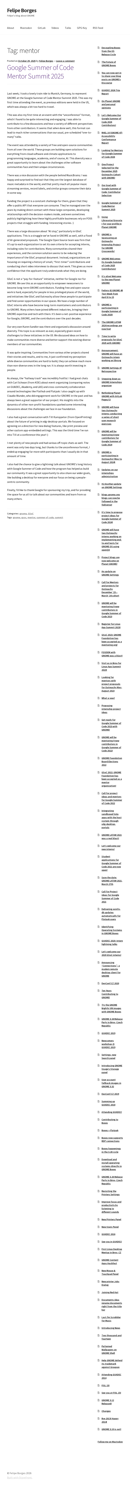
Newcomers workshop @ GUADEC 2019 (108, 1044)
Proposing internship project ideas (111, 709)
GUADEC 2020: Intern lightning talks (112, 942)
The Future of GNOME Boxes (109, 63)
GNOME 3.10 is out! (111, 1429)
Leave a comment (65, 60)
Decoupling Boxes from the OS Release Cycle (111, 51)
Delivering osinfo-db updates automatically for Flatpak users (111, 914)
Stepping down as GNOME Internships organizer (112, 382)
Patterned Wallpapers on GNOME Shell (109, 1350)
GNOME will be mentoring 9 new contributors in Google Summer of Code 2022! (111, 744)
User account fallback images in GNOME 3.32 (111, 1083)
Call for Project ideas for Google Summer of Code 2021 (110, 896)
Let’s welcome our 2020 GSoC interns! (111, 953)
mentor (31, 517)
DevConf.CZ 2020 (110, 983)
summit (59, 517)
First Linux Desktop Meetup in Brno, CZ (112, 1251)
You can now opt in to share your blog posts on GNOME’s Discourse (111, 77)
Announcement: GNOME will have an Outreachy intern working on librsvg (112, 355)
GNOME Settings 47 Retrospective (112, 369)
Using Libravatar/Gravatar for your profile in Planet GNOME (112, 221)
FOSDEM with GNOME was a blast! (112, 654)
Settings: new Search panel (109, 1056)
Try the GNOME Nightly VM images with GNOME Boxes (111, 1008)
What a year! (108, 698)
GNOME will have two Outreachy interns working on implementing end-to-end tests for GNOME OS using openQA (112, 539)
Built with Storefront (19, 1477)
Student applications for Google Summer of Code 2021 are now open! (111, 863)
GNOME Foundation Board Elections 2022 (112, 761)
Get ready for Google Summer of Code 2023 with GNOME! (111, 724)
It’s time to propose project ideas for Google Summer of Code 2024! (112, 517)
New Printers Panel (111, 1219)
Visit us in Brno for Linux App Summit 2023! (111, 666)
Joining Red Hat (110, 1292)
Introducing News (111, 1327)
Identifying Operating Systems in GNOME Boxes (112, 930)
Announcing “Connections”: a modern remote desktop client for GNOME (111, 969)
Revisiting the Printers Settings (111, 1193)
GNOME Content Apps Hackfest (110, 1261)
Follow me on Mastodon (110, 1441)
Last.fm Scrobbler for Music (111, 1319)
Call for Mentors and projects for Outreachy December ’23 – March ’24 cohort (110, 589)
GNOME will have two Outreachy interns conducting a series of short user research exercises (112, 415)
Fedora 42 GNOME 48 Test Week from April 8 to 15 (112, 294)
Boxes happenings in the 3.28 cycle (111, 1150)
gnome (23, 513)
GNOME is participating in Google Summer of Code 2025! (111, 309)
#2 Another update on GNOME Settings (112, 485)
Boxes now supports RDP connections (112, 1139)
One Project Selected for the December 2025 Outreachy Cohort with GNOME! (111, 171)
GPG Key (82, 28)
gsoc (23, 517)
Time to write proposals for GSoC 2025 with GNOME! (112, 339)
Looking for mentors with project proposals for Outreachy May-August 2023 (112, 684)
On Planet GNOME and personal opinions (111, 104)
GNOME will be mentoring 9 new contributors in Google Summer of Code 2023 (111, 610)
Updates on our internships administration (110, 473)
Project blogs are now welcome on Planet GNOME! (111, 561)
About (10, 28)
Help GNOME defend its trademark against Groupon (112, 1364)
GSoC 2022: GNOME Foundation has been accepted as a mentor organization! (112, 779)
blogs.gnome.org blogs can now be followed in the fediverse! (111, 499)
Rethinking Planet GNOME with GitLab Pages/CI (112, 396)
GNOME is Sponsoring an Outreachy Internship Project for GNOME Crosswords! (111, 243)
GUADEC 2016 (108, 1234)
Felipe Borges (21, 10)
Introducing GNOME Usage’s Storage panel (112, 1069)
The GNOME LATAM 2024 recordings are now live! (112, 325)
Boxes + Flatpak (110, 1130)
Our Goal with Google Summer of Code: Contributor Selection (111, 190)
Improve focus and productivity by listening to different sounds (111, 1206)
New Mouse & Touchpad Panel (110, 1272)
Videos (55, 28)
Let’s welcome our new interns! (111, 847)
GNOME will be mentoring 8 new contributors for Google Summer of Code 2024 (111, 438)
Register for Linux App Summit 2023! (111, 625)
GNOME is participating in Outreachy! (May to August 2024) (112, 457)
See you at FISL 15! (111, 1392)
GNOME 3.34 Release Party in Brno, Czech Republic (112, 1022)
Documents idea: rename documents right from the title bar (112, 1304)
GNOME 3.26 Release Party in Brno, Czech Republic (112, 1180)
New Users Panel (110, 1226)
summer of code (45, 517)
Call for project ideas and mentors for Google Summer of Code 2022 (112, 798)
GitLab (42, 28)
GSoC (31, 513)
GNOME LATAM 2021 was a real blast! (112, 836)
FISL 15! (106, 1385)
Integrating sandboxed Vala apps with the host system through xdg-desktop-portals (112, 819)
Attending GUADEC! (112, 1112)
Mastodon (26, 28)
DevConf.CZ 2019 (110, 1093)
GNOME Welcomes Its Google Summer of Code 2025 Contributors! (112, 263)
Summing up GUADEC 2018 (108, 1103)
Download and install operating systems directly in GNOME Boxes (112, 1164)
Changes (106, 1411)
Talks (68, 28)
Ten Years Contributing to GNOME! (110, 994)
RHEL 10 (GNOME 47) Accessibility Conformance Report (112, 137)
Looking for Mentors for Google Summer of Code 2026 (112, 154)
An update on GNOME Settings (110, 573)
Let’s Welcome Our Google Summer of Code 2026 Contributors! (111, 120)
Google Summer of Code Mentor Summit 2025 (40, 71)
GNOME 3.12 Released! (108, 1402)
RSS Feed (98, 28)
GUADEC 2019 (108, 1033)
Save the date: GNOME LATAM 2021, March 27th (112, 881)
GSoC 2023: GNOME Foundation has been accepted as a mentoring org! (112, 639)
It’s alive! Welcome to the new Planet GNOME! (111, 280)
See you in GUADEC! (112, 1241)
